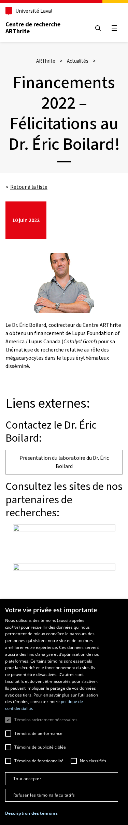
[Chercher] (98, 28)
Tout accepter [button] (27, 778)
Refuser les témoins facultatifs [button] (44, 795)
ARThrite (45, 61)
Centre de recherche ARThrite (32, 27)
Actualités (77, 61)
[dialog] (64, 712)
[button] (31, 813)
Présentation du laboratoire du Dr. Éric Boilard (64, 462)
